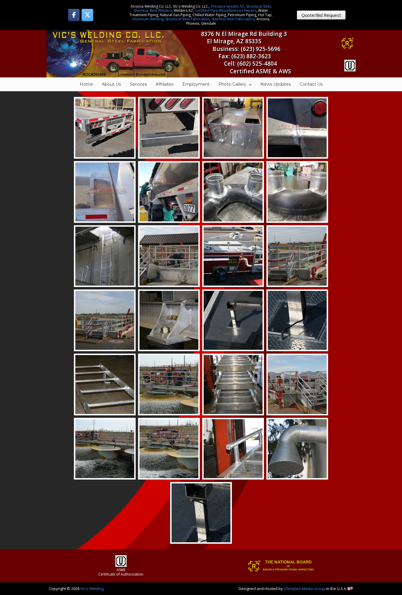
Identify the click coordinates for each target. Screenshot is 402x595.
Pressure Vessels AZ (227, 6)
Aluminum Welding (147, 18)
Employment (196, 84)
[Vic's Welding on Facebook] (74, 15)
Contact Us (311, 84)
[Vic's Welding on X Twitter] (87, 15)
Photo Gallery (232, 84)
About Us (111, 84)
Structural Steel (258, 6)
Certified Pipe (206, 10)
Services (138, 84)
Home (86, 84)
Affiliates (164, 84)
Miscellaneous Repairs (237, 10)
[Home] (123, 53)
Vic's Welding (92, 588)
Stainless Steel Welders (153, 10)
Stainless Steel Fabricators (233, 18)
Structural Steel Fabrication (187, 18)
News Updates (275, 84)
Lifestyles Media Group (304, 588)
